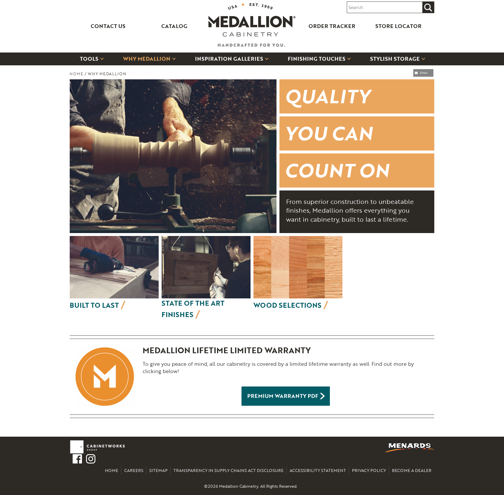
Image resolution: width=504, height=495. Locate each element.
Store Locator (398, 26)
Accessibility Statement (318, 470)
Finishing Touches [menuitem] (316, 58)
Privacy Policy (369, 470)
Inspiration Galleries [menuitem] (229, 58)
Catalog (174, 26)
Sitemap (158, 470)
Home (76, 74)
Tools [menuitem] (89, 58)
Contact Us (108, 26)
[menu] (252, 59)
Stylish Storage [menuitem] (395, 58)
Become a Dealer (411, 470)
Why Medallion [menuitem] (146, 58)
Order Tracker (332, 26)
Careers (133, 470)
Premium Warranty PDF (282, 396)
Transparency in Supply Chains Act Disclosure (229, 470)
